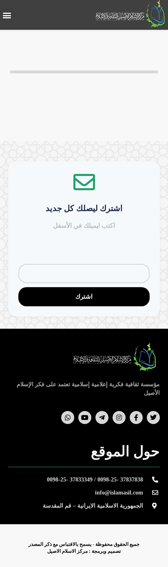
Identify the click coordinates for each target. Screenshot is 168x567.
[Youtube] (84, 417)
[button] (6, 15)
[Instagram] (119, 417)
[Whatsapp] (67, 417)
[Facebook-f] (136, 417)
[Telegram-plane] (101, 417)
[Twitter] (153, 417)
